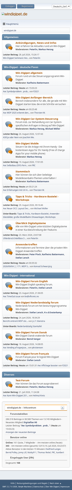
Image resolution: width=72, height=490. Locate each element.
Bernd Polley (11, 452)
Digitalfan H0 (30, 422)
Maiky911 (32, 452)
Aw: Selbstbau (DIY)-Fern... (15, 165)
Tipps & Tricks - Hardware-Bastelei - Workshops (37, 198)
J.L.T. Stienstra (38, 321)
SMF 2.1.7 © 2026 (9, 487)
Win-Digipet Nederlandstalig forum (37, 302)
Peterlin (33, 49)
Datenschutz (38, 487)
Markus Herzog (46, 49)
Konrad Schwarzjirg (43, 266)
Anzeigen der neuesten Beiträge (21, 432)
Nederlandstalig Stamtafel (29, 326)
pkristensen (37, 347)
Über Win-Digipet (52, 487)
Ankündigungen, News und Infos (36, 42)
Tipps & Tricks (23, 213)
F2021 (36, 91)
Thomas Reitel (44, 452)
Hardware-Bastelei (40, 213)
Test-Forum (22, 380)
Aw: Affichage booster (48, 365)
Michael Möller (52, 128)
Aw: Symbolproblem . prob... (16, 91)
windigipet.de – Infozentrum (21, 407)
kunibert (60, 452)
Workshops (50, 217)
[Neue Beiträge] (9, 47)
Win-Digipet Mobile (27, 143)
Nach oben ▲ (55, 483)
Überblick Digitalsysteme (31, 223)
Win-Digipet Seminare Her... (16, 58)
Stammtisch (23, 171)
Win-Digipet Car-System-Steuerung (37, 118)
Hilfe (13, 483)
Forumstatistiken (19, 414)
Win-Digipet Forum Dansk (31, 332)
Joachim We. (28, 137)
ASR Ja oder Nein (11, 137)
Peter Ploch (35, 254)
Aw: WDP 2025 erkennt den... (16, 112)
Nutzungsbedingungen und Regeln (32, 483)
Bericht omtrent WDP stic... (15, 321)
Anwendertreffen (26, 244)
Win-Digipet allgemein (29, 72)
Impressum (65, 487)
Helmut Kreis (39, 395)
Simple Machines (25, 487)
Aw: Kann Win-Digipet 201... (15, 395)
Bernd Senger (34, 339)
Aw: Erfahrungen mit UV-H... (16, 190)
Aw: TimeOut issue (11, 296)
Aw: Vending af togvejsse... (15, 347)
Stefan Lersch (22, 257)
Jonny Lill (22, 452)
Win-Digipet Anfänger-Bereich (34, 97)
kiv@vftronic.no (32, 296)
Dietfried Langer (53, 449)
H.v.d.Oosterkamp (53, 312)
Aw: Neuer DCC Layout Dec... (16, 208)
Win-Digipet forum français (32, 353)
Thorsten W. (39, 112)
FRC (33, 165)
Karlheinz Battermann (38, 82)
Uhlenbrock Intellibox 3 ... (14, 238)
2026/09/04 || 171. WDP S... (16, 266)
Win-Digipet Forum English (32, 281)
